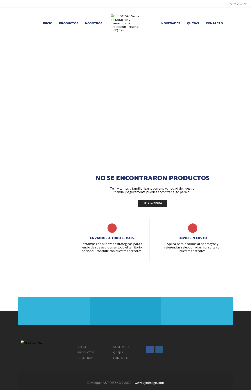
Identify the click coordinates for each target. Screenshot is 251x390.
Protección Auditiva (196, 170)
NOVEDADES (170, 23)
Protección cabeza (196, 178)
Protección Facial (195, 201)
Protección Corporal (197, 185)
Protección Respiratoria (199, 216)
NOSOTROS (94, 23)
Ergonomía (194, 193)
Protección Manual (196, 209)
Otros (189, 162)
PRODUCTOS (68, 23)
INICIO (47, 23)
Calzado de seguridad (201, 154)
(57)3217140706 (237, 4)
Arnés (192, 247)
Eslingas (193, 263)
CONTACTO (214, 23)
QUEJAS (193, 23)
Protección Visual (195, 224)
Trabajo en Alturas (196, 232)
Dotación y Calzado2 (197, 139)
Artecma (190, 131)
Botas (192, 147)
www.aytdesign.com (149, 382)
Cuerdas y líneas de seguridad (206, 255)
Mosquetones (196, 271)
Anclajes (193, 239)
